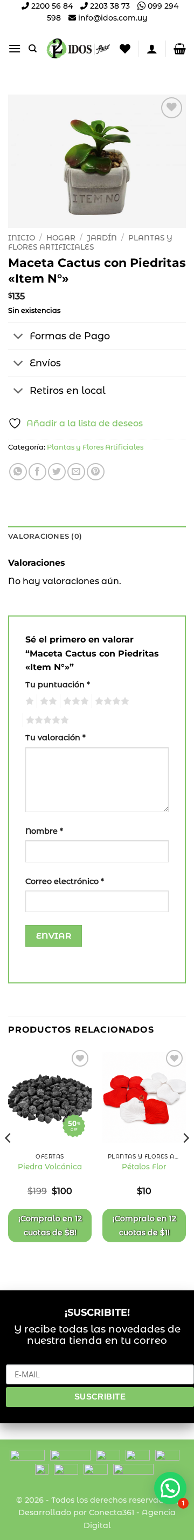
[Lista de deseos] (125, 49)
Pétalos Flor (144, 1166)
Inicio (21, 237)
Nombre (44, 831)
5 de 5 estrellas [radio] (46, 720)
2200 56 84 (51, 6)
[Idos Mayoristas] (78, 48)
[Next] (185, 1159)
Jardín (102, 237)
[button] (14, 48)
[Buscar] (33, 48)
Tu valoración (55, 737)
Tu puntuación (57, 684)
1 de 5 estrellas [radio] (28, 701)
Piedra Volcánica (50, 1166)
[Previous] (8, 1159)
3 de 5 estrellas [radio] (74, 701)
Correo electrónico (64, 881)
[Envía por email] (76, 472)
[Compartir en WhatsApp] (18, 472)
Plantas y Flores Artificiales (90, 242)
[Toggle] (18, 337)
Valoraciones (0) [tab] (45, 536)
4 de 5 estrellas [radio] (110, 701)
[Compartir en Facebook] (37, 472)
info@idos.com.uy (112, 18)
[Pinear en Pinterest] (96, 472)
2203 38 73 (109, 6)
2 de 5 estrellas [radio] (47, 701)
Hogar (60, 237)
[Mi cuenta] (152, 49)
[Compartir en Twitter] (57, 472)
